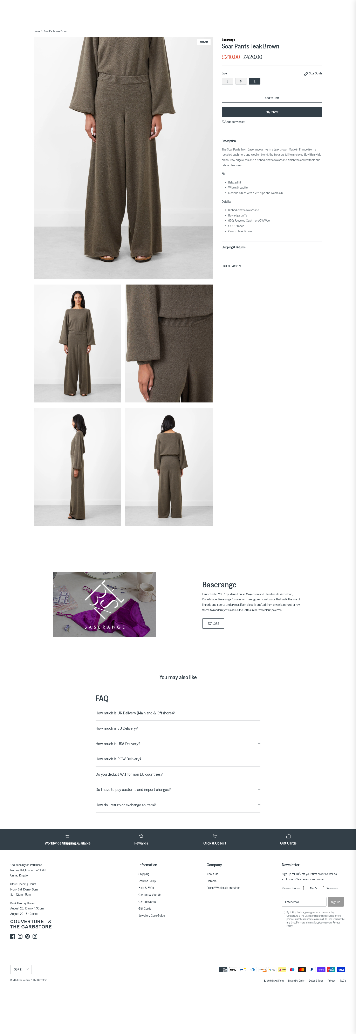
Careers (212, 881)
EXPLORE (213, 623)
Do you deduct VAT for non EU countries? (129, 774)
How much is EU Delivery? (117, 728)
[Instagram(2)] (35, 936)
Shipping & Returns (234, 247)
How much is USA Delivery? (118, 743)
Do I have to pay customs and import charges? (133, 789)
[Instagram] (20, 936)
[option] (123, 158)
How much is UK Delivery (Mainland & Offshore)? (135, 713)
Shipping (143, 874)
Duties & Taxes (316, 980)
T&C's (343, 980)
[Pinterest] (27, 936)
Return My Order (296, 980)
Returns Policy (147, 881)
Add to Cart (272, 98)
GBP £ (18, 969)
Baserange (228, 39)
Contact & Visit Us (149, 894)
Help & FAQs (146, 887)
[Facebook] (12, 936)
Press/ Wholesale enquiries (223, 887)
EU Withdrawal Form (274, 980)
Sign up (335, 902)
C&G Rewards (147, 901)
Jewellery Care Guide (151, 915)
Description (229, 141)
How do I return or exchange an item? (126, 804)
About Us (212, 874)
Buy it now (272, 112)
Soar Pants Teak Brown (55, 31)
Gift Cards (144, 908)
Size (272, 73)
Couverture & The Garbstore (33, 980)
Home (37, 31)
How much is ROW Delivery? (119, 758)
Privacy (331, 980)
